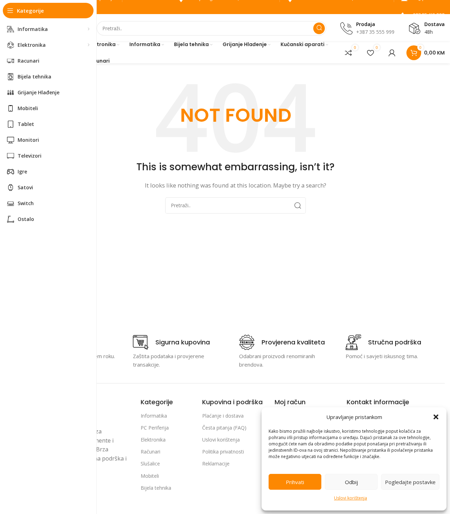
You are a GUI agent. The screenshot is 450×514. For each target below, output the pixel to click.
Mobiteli (150, 475)
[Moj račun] (392, 53)
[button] (435, 416)
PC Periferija (155, 427)
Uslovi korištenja (350, 498)
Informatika (154, 415)
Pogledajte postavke (410, 482)
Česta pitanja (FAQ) (224, 427)
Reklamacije (216, 463)
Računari (150, 451)
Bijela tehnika (156, 487)
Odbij (351, 482)
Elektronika (153, 439)
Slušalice (150, 463)
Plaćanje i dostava (223, 415)
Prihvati (295, 482)
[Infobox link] (171, 342)
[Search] (319, 28)
